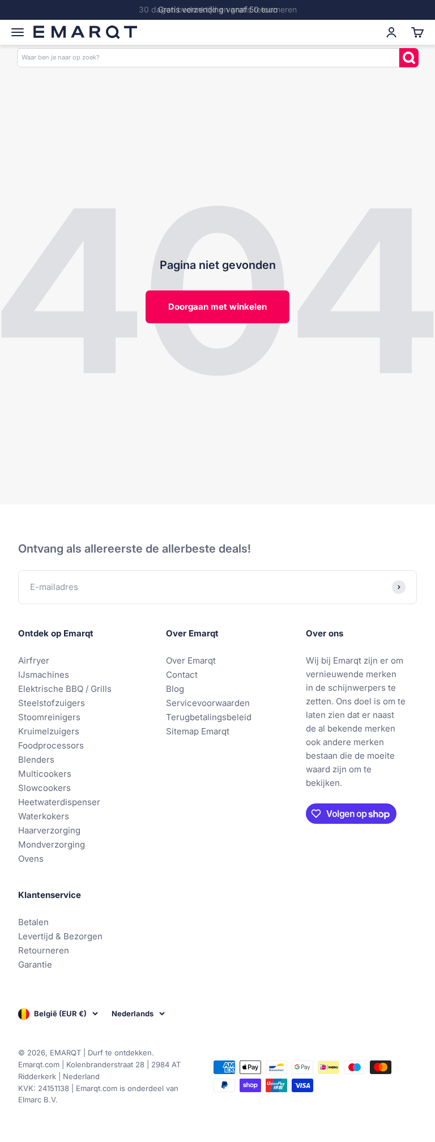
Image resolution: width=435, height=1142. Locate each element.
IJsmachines (43, 674)
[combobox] (208, 57)
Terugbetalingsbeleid (208, 717)
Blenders (36, 759)
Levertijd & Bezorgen (60, 936)
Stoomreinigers (49, 717)
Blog (175, 688)
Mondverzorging (51, 844)
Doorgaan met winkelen (217, 306)
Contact (182, 674)
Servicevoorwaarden (208, 703)
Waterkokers (43, 816)
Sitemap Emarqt (197, 731)
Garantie (35, 964)
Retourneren (43, 950)
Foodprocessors (51, 745)
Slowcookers (44, 787)
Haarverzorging (49, 830)
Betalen (33, 922)
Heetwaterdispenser (59, 802)
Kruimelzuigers (48, 731)
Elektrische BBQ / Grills (65, 688)
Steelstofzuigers (51, 703)
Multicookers (44, 773)
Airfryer (33, 660)
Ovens (31, 858)
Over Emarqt (191, 660)
